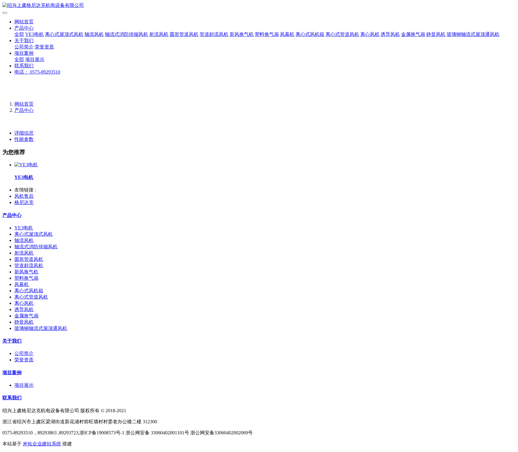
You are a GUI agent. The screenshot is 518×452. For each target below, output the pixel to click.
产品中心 (24, 28)
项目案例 (24, 53)
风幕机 (287, 34)
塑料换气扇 (267, 34)
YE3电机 (34, 34)
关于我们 (24, 40)
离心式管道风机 (342, 34)
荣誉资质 (44, 46)
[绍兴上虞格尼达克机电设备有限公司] (259, 5)
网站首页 (24, 21)
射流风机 (158, 34)
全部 (19, 34)
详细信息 (24, 133)
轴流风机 (94, 34)
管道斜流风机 (214, 34)
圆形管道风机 (184, 34)
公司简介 (24, 46)
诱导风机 (390, 34)
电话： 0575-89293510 (37, 71)
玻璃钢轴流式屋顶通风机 (473, 34)
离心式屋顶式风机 (64, 34)
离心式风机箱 (310, 34)
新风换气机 (242, 34)
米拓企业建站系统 (42, 443)
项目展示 (34, 59)
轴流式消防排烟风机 (126, 34)
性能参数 (24, 139)
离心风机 (370, 34)
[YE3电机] (26, 164)
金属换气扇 (413, 34)
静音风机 (435, 34)
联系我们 (24, 65)
